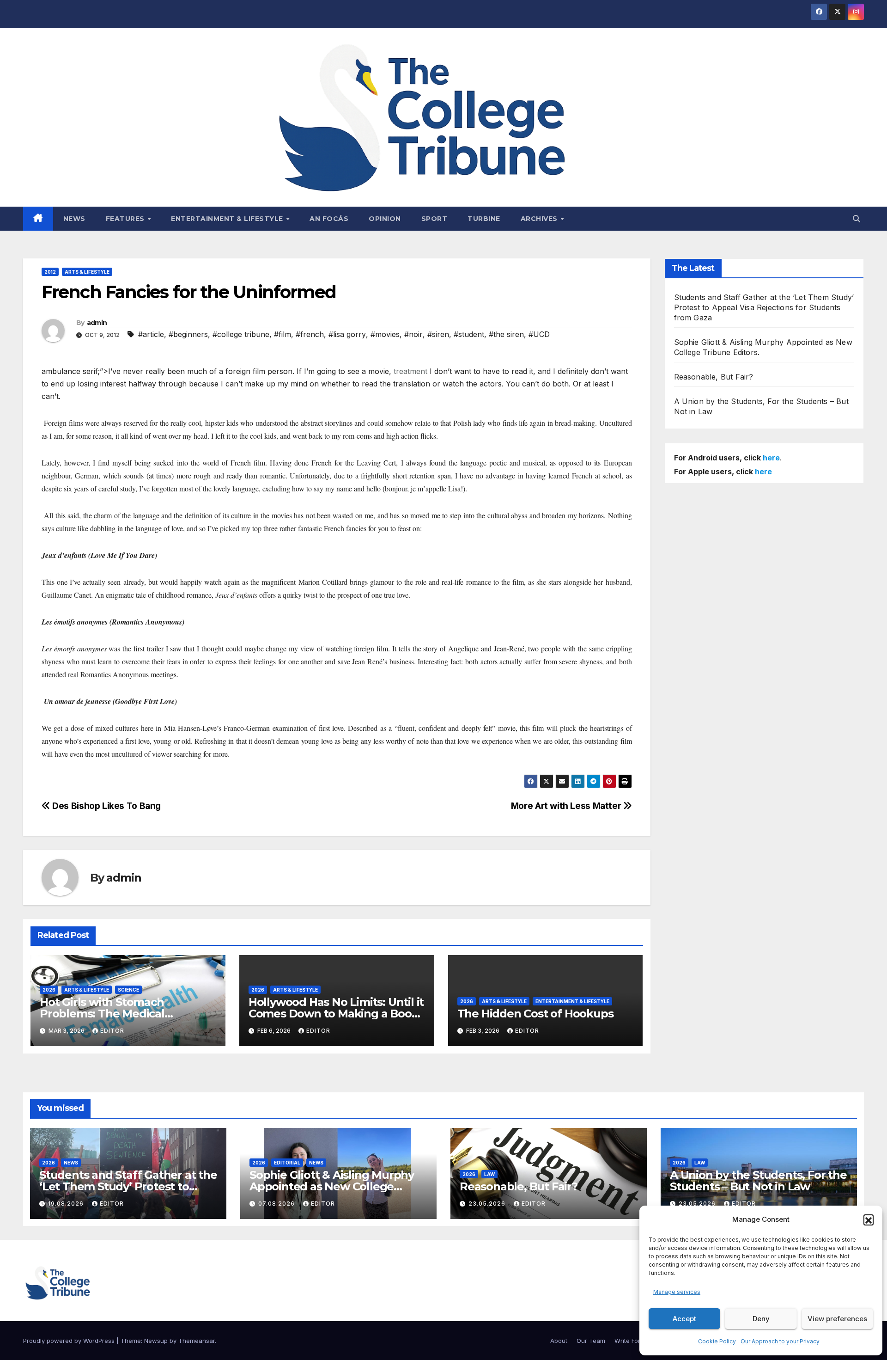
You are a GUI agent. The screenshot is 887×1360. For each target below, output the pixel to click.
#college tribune (241, 334)
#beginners (188, 334)
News (74, 218)
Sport (434, 218)
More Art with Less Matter (567, 805)
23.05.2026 (487, 1203)
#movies (385, 334)
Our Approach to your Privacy (780, 1341)
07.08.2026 (277, 1203)
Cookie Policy (717, 1341)
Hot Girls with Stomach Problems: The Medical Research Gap (102, 1013)
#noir (413, 334)
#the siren (506, 334)
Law (489, 1174)
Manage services (676, 1291)
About (558, 1340)
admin (97, 323)
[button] (868, 1219)
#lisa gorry (347, 334)
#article (151, 334)
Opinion (385, 218)
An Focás (329, 218)
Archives (540, 218)
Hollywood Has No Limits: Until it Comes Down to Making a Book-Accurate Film (336, 1013)
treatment (410, 371)
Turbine (484, 218)
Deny (761, 1318)
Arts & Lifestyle (87, 272)
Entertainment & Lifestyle (228, 218)
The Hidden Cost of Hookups (535, 1013)
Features (126, 218)
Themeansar (196, 1340)
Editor (112, 1030)
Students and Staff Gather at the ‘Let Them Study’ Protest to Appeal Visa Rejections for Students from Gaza (764, 307)
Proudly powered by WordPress (69, 1340)
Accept (684, 1318)
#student (469, 334)
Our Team (591, 1340)
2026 (49, 989)
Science (128, 989)
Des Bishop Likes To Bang (105, 805)
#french (310, 334)
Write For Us (632, 1340)
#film (282, 334)
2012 (50, 272)
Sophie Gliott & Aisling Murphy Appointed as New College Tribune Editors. (331, 1186)
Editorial (287, 1162)
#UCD (539, 334)
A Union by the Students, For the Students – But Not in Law (758, 1180)
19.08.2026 (66, 1203)
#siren (438, 334)
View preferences (837, 1318)
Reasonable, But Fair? (713, 376)
